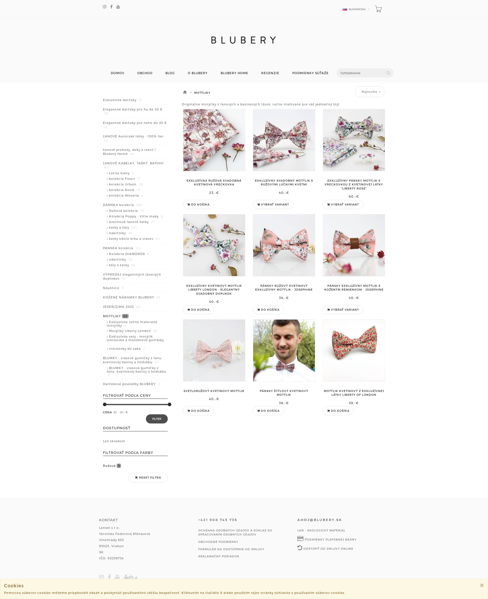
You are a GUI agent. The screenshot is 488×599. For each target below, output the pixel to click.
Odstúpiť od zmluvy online (327, 548)
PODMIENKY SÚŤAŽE (310, 73)
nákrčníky (120, 233)
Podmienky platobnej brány (330, 539)
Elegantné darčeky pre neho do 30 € (135, 125)
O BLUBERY (198, 73)
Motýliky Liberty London (133, 331)
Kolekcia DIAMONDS (129, 254)
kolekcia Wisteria (126, 195)
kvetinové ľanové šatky (132, 222)
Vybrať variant (274, 204)
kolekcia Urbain (126, 184)
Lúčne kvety (121, 173)
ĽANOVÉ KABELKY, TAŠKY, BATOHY (133, 165)
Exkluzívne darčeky (123, 100)
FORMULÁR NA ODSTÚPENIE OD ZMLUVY (231, 549)
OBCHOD (144, 73)
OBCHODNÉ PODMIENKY (218, 541)
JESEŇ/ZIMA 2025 (122, 306)
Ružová (111, 465)
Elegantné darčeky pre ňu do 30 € (132, 111)
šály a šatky (122, 265)
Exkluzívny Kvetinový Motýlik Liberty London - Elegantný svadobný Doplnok (214, 289)
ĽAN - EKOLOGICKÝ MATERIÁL (321, 530)
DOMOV (117, 73)
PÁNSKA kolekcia (122, 248)
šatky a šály (123, 227)
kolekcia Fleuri (125, 178)
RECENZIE (270, 73)
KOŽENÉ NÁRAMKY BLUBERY (131, 297)
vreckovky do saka (127, 348)
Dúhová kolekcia (126, 210)
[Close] (482, 585)
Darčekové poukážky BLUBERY (131, 384)
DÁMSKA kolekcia (123, 205)
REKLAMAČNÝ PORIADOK (218, 556)
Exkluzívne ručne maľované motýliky (132, 323)
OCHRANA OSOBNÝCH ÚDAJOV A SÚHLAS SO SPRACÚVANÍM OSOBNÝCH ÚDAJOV (235, 532)
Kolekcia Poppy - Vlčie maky (136, 216)
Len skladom (114, 441)
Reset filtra (149, 477)
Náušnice (113, 288)
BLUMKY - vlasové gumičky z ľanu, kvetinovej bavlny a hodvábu (132, 360)
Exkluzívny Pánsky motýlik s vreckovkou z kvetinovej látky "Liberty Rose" (354, 184)
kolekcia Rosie (125, 190)
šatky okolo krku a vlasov (134, 238)
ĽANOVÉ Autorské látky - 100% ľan (133, 138)
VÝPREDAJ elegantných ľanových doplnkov (132, 276)
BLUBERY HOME (234, 73)
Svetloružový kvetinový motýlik (214, 390)
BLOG (170, 73)
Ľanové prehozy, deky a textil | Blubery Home (129, 151)
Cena (107, 412)
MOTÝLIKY (115, 316)
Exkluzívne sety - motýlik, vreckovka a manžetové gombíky (135, 340)
